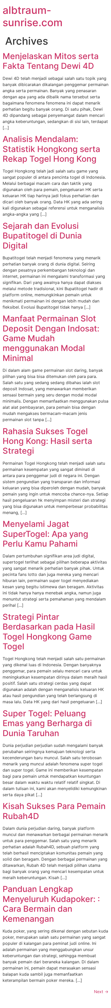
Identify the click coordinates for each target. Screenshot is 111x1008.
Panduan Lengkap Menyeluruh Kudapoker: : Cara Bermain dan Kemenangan (51, 904)
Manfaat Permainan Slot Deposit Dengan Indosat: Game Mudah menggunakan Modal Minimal (51, 338)
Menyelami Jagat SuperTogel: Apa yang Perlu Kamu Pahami (45, 534)
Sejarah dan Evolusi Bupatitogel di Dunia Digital (42, 236)
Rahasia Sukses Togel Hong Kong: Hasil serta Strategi (47, 441)
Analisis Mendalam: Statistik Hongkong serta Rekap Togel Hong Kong (51, 149)
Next (101, 991)
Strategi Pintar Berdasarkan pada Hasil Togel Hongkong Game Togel (49, 631)
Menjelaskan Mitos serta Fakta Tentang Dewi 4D (51, 61)
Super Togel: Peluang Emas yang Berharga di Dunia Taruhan (47, 723)
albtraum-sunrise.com (32, 16)
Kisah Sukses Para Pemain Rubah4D (54, 811)
